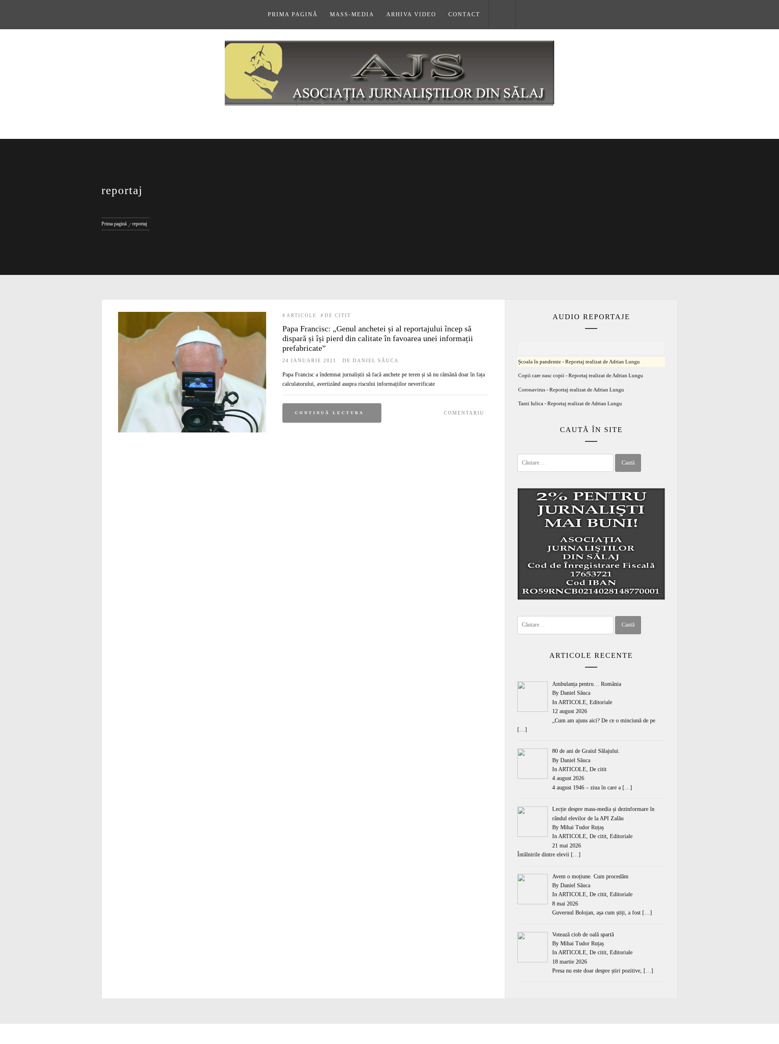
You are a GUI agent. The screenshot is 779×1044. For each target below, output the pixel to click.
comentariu (464, 413)
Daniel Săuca (376, 360)
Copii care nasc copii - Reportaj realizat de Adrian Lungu (580, 375)
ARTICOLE (301, 315)
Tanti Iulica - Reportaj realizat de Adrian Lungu (570, 403)
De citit (338, 315)
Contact (464, 14)
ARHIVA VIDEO (411, 14)
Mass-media (352, 14)
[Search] (502, 14)
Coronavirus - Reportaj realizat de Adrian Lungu (571, 390)
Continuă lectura (329, 413)
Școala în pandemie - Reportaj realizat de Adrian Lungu (579, 362)
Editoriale (601, 702)
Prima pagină (293, 14)
